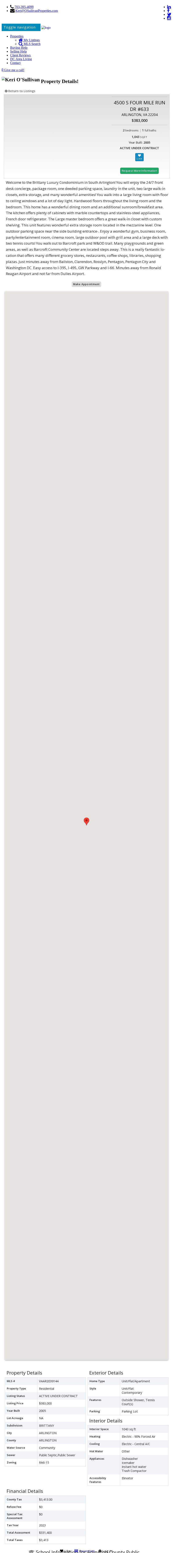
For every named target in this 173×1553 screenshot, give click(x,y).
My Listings (31, 40)
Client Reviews (20, 55)
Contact (15, 63)
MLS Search (32, 44)
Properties (16, 36)
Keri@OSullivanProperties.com (36, 10)
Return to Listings (21, 91)
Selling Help (18, 51)
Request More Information (139, 171)
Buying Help (18, 47)
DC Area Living (21, 59)
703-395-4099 (24, 7)
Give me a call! (13, 70)
